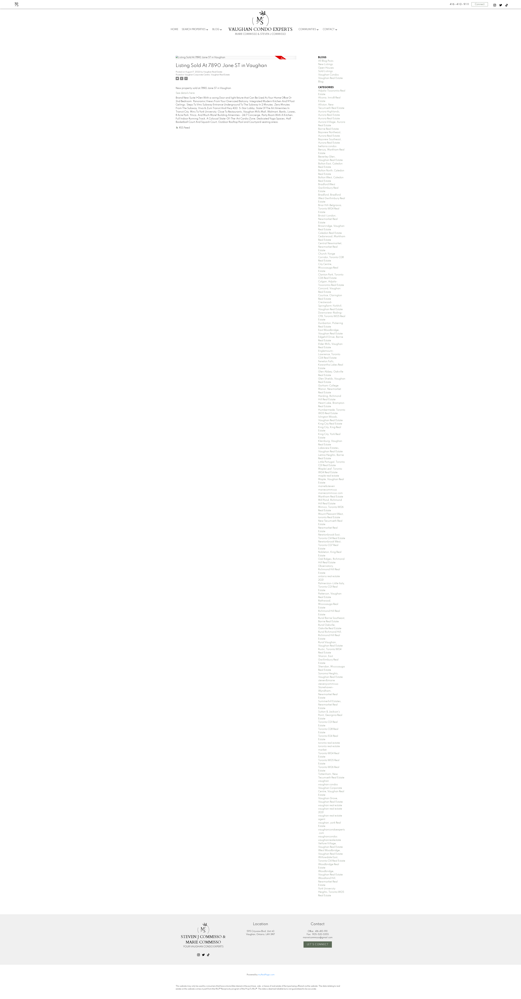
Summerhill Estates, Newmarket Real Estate (329, 705)
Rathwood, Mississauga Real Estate (328, 604)
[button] (494, 5)
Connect (480, 4)
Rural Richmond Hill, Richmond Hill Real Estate (330, 635)
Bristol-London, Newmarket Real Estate (328, 219)
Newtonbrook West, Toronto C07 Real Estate (329, 545)
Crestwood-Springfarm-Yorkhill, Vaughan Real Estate (330, 306)
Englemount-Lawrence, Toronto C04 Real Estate (329, 354)
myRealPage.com (266, 975)
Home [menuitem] (174, 29)
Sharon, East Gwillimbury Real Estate (328, 659)
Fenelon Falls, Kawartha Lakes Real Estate (330, 365)
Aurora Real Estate (329, 118)
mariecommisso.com (330, 493)
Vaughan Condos (328, 75)
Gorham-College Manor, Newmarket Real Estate (329, 389)
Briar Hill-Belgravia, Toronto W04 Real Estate (330, 208)
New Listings (325, 64)
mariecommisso (327, 490)
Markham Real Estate (330, 497)
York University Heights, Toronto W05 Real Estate (331, 892)
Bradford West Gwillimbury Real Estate (328, 188)
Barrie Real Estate (328, 129)
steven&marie (326, 680)
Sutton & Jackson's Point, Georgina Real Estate (330, 715)
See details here (185, 93)
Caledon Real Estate (330, 233)
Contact (329, 29)
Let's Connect (318, 944)
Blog (215, 29)
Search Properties (194, 29)
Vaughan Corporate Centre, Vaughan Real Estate (207, 75)
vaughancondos (327, 836)
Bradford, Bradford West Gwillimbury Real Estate (331, 198)
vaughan (323, 781)
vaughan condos (328, 784)
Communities (307, 29)
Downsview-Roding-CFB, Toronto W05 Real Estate (331, 316)
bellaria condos (327, 146)
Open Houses (326, 68)
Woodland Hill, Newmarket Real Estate (328, 881)
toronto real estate (329, 743)
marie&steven (326, 486)
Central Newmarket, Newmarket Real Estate (330, 247)
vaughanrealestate (329, 840)
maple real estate (328, 476)
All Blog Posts (325, 61)
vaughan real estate (330, 805)
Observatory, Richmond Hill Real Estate (329, 569)
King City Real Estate (330, 424)
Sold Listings (325, 71)
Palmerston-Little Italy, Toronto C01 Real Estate (331, 587)
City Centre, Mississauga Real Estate (328, 267)
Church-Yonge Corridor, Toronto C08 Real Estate (331, 257)
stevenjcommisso (328, 684)
